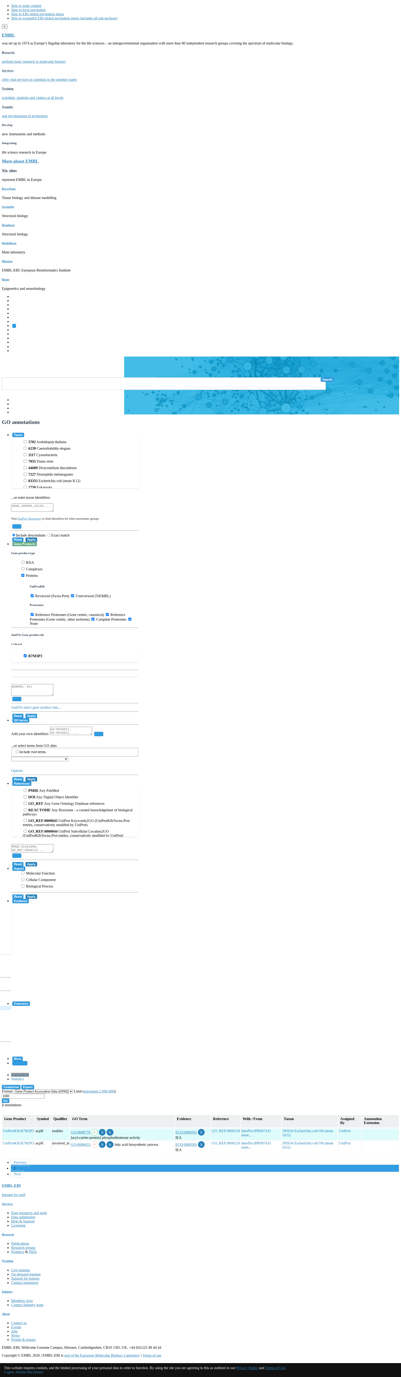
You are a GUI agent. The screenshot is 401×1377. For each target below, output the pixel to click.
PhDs (33, 1252)
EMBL (8, 35)
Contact (17, 404)
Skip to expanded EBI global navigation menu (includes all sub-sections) (64, 18)
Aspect (19, 868)
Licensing (18, 1225)
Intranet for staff (13, 1195)
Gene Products (24, 544)
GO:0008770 (80, 1132)
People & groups (23, 1340)
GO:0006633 (80, 1144)
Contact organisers (24, 1283)
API (14, 408)
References (22, 783)
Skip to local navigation (28, 10)
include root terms (32, 752)
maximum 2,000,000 (99, 1091)
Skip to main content (26, 6)
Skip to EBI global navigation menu (37, 14)
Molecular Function (40, 873)
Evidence (20, 901)
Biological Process (39, 886)
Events (16, 1327)
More (17, 1059)
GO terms (21, 720)
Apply (31, 539)
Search (327, 379)
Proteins (31, 576)
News (15, 1335)
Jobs (14, 1331)
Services (17, 346)
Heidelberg (9, 243)
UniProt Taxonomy (30, 518)
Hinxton (7, 261)
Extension (21, 1003)
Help (14, 400)
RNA (29, 563)
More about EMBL (20, 161)
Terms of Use (275, 1368)
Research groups (23, 1248)
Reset (18, 539)
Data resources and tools (29, 1213)
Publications (20, 1243)
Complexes (33, 569)
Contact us (19, 1323)
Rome (6, 279)
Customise (11, 1087)
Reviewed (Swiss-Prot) (51, 596)
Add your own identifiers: (30, 734)
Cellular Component (40, 880)
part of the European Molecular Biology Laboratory (102, 1355)
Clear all (20, 1063)
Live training (20, 1270)
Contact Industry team (27, 1305)
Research (18, 342)
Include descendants (30, 535)
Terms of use (151, 1355)
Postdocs (17, 1252)
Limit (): (95, 1091)
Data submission (23, 1217)
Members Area (22, 1301)
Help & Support (23, 1221)
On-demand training (26, 1274)
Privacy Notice (247, 1368)
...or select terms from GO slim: (34, 749)
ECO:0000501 (186, 1132)
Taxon (18, 435)
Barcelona (9, 188)
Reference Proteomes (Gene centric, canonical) (69, 615)
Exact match (60, 535)
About (6, 1314)
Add (17, 526)
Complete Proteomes (110, 619)
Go (5, 1100)
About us (18, 334)
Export (27, 1087)
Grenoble (8, 206)
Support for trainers (25, 1278)
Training (17, 338)
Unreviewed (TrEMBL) (93, 596)
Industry (7, 1291)
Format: (7, 1091)
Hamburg (8, 225)
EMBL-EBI (20, 351)
